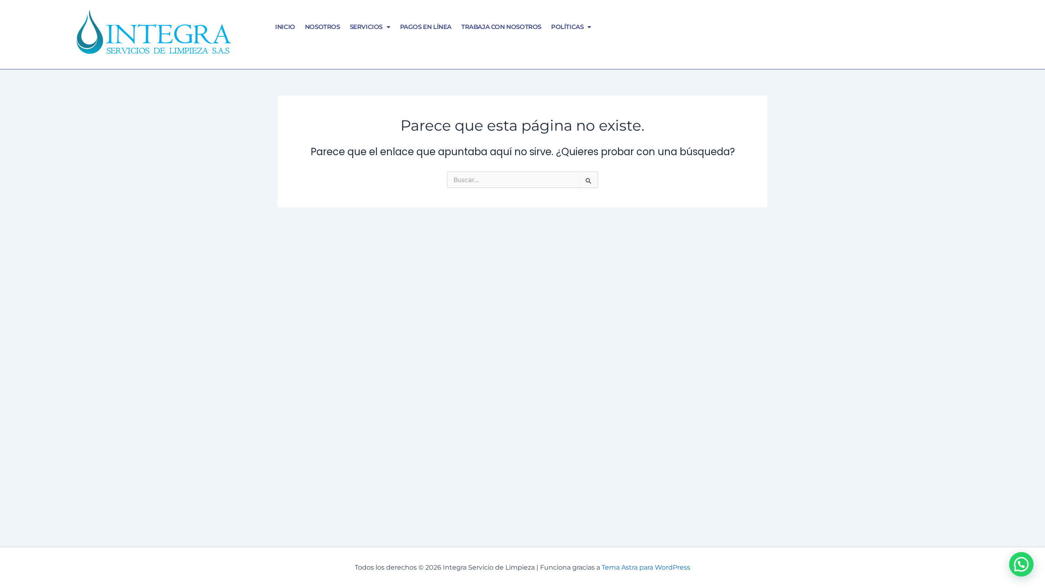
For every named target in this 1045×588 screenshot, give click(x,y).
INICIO (285, 27)
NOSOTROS (322, 27)
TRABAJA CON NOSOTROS (501, 27)
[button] (1021, 564)
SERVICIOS (366, 27)
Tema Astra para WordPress (646, 567)
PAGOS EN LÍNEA (425, 27)
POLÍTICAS (567, 27)
